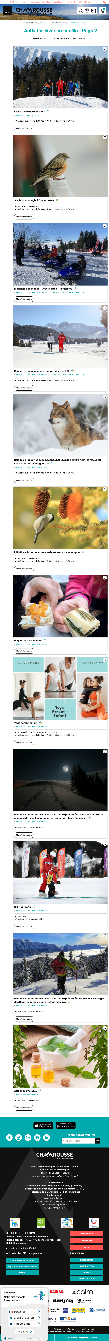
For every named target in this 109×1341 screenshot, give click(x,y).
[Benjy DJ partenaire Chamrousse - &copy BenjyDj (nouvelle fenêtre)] (63, 1301)
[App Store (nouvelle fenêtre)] (43, 1125)
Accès (93, 11)
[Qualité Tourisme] (94, 1223)
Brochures (87, 1233)
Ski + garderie (22, 907)
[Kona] (84, 1301)
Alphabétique (79, 38)
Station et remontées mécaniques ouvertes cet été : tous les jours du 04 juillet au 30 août (51, 2)
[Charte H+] (15, 1223)
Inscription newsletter (81, 1135)
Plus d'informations (24, 128)
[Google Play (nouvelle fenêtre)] (66, 1125)
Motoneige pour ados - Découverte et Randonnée (43, 288)
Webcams (87, 10)
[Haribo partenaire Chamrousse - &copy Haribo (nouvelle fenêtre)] (56, 1291)
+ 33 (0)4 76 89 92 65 (22, 1247)
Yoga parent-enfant (25, 723)
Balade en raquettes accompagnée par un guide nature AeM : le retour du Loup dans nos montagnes (57, 462)
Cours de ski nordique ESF (29, 111)
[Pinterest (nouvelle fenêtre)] (37, 1137)
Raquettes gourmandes (28, 640)
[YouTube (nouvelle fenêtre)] (18, 1137)
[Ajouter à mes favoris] (105, 49)
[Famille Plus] (67, 1223)
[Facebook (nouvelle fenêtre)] (9, 1137)
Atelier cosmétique (25, 1090)
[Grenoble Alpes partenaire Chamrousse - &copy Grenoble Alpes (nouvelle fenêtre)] (52, 1310)
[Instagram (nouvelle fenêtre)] (28, 1137)
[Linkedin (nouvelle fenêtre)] (46, 1137)
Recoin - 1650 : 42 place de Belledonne (27, 1236)
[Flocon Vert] (41, 1223)
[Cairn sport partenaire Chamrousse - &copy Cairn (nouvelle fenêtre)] (82, 1291)
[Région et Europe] (68, 1319)
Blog (86, 1247)
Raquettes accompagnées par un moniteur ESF (41, 371)
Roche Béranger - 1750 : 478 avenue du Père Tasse (34, 1239)
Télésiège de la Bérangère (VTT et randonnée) (55, 1192)
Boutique (87, 1240)
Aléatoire (64, 38)
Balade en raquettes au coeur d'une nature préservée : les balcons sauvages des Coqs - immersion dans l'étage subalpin (59, 1000)
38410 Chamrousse (16, 1243)
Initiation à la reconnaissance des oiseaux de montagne (47, 552)
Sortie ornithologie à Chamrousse (34, 200)
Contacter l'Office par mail (26, 1253)
